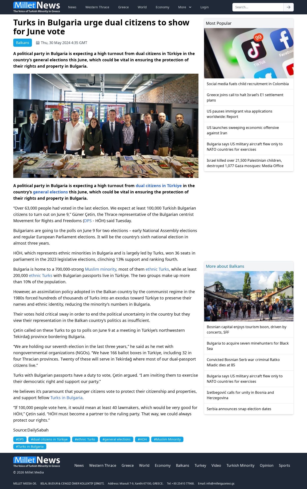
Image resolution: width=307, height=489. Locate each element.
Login (204, 7)
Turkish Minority (240, 465)
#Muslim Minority (167, 439)
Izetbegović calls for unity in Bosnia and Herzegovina (240, 395)
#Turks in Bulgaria (30, 446)
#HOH (142, 439)
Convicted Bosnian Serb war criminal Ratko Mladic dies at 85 (243, 362)
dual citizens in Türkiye (159, 185)
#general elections (116, 439)
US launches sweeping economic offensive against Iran (243, 130)
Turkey (200, 465)
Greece (123, 7)
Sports (284, 465)
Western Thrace (97, 7)
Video (216, 465)
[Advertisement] (249, 215)
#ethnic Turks (85, 439)
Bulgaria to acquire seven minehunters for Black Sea (248, 346)
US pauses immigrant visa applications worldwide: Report (239, 114)
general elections (50, 192)
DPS (88, 220)
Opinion (267, 465)
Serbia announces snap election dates (239, 408)
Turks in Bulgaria (66, 397)
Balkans (182, 465)
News (72, 7)
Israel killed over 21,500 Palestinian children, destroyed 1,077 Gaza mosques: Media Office (245, 163)
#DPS (20, 439)
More (182, 7)
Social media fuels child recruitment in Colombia (248, 83)
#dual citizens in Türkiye (49, 439)
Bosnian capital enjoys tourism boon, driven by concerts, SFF (246, 329)
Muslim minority (100, 269)
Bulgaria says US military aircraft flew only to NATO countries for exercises (245, 147)
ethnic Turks (157, 269)
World (142, 7)
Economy (162, 7)
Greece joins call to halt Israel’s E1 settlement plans (245, 97)
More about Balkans (225, 266)
